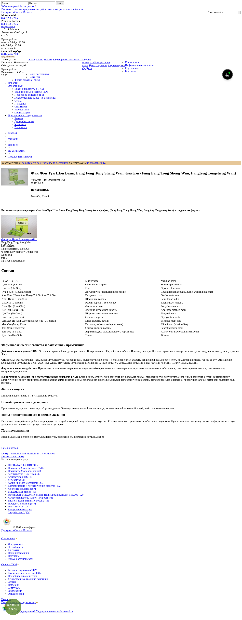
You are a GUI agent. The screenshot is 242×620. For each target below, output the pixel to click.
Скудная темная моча (20, 156)
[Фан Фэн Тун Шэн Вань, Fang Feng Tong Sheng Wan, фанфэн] (14, 176)
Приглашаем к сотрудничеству (25, 115)
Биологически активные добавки (29, 500)
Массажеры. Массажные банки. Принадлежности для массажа (46, 494)
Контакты (76, 59)
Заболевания (21, 109)
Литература (17, 479)
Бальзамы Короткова (22, 491)
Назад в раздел (9, 448)
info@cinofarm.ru (8, 27)
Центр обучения (98, 65)
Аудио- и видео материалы (26, 482)
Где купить (7, 12)
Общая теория (22, 112)
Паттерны (20, 103)
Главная (12, 133)
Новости (13, 82)
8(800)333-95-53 (10, 24)
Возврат (27, 12)
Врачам (18, 118)
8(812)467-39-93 (10, 54)
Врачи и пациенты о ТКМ (29, 88)
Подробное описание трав (29, 94)
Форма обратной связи (27, 80)
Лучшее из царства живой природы (30, 497)
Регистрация (27, 6)
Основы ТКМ (15, 85)
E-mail (31, 59)
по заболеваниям (95, 162)
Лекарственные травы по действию (28, 579)
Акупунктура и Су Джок (25, 474)
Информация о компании (139, 65)
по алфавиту (28, 162)
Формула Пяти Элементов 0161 (19, 239)
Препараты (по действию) (25, 468)
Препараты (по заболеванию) (24, 471)
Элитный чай (18, 506)
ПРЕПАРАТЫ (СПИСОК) (23, 465)
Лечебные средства (22, 488)
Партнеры (34, 77)
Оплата (18, 12)
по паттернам (60, 162)
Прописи (13, 144)
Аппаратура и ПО (20, 476)
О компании (132, 62)
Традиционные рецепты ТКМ (31, 91)
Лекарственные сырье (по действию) (35, 97)
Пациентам (20, 127)
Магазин (13, 138)
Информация (15, 544)
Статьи (18, 100)
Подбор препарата (88, 61)
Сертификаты (133, 68)
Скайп (39, 59)
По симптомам (16, 150)
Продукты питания (22, 503)
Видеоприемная (62, 59)
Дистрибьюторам (24, 121)
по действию (44, 162)
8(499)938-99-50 (10, 18)
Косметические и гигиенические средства (34, 485)
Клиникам (20, 124)
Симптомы (20, 106)
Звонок (48, 59)
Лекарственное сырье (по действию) (20, 511)
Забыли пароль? (10, 6)
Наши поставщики (39, 74)
